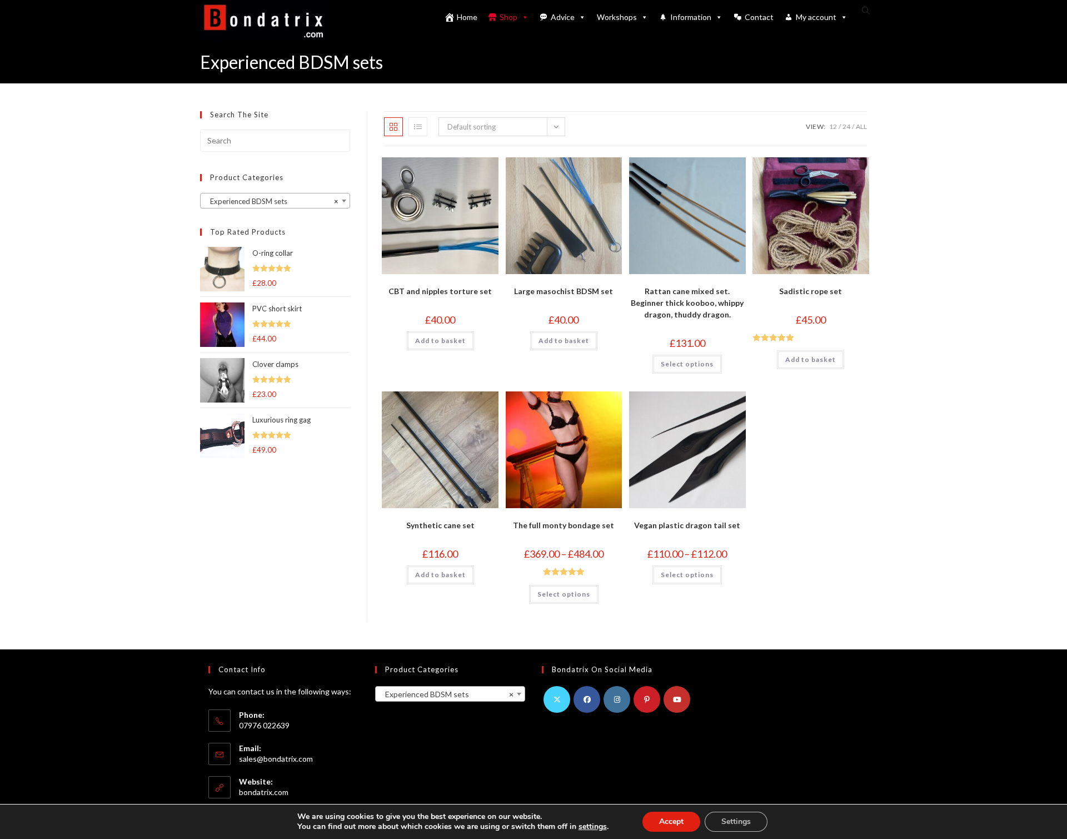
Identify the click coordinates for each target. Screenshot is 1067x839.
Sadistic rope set (810, 291)
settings (593, 827)
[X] (557, 699)
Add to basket (440, 340)
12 (833, 126)
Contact (759, 17)
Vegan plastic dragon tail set (687, 525)
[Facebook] (587, 699)
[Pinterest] (647, 699)
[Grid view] (393, 126)
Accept (671, 821)
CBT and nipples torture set (440, 291)
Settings (736, 821)
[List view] (417, 126)
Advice (563, 17)
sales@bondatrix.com (276, 758)
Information (690, 17)
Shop (508, 17)
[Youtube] (677, 699)
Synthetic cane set (440, 525)
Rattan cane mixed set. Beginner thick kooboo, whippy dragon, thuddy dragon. (687, 302)
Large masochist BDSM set (563, 291)
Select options (687, 364)
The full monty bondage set (563, 525)
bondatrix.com (263, 792)
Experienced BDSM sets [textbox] (271, 201)
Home (467, 17)
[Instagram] (617, 699)
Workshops (617, 17)
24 (846, 126)
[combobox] (275, 200)
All (861, 126)
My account (816, 17)
